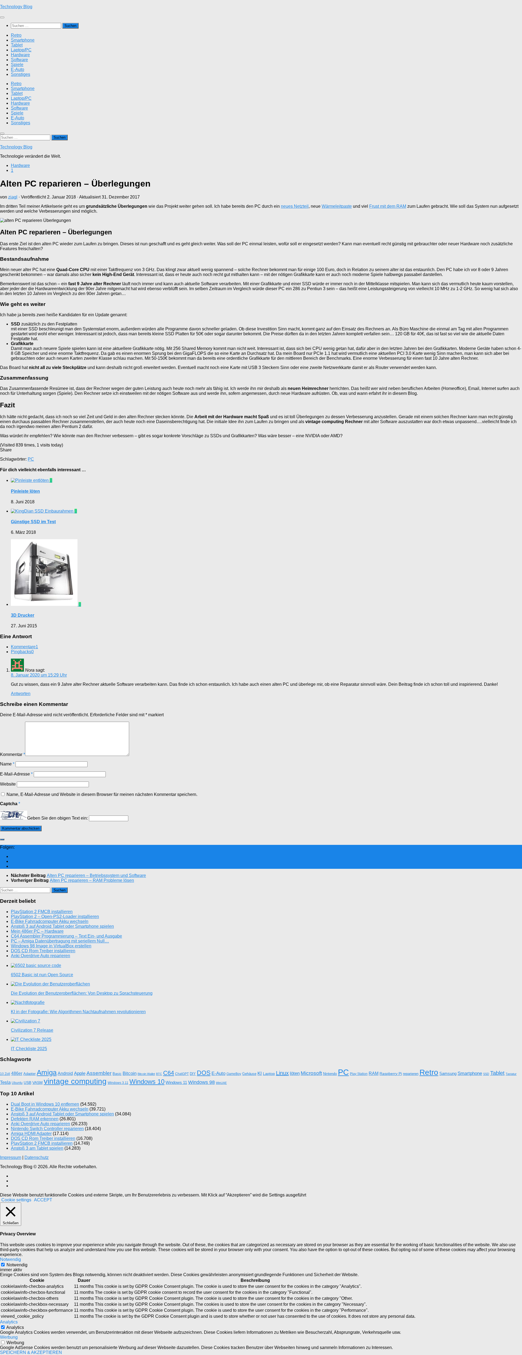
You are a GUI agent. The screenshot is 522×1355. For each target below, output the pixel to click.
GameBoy (233, 1074)
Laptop (269, 1073)
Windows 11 (176, 1082)
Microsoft (311, 1073)
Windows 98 (201, 1082)
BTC (159, 1073)
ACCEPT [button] (43, 1200)
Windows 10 (146, 1081)
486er (16, 1073)
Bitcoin (129, 1073)
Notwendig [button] (10, 1259)
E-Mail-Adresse (16, 774)
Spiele (17, 64)
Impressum (10, 1157)
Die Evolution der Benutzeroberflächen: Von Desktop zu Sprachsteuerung (82, 993)
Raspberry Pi (391, 1073)
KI (259, 1073)
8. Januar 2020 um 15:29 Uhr (39, 675)
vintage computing (75, 1081)
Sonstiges (20, 74)
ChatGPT (182, 1074)
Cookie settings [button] (16, 1200)
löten (295, 1073)
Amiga (47, 1072)
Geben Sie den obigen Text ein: (57, 818)
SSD (486, 1073)
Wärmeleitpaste (337, 206)
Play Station (359, 1074)
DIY (193, 1074)
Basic (117, 1074)
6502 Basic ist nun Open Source (42, 974)
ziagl (12, 197)
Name (7, 764)
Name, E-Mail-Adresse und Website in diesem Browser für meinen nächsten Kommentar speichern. (102, 794)
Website (8, 784)
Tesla (5, 1082)
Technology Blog (16, 6)
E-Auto (17, 69)
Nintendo (330, 1074)
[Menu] (2, 17)
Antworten (20, 693)
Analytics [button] (9, 1322)
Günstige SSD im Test (33, 521)
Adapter (29, 1074)
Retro (16, 35)
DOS (203, 1072)
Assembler (98, 1073)
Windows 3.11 (118, 1083)
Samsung (447, 1073)
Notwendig (17, 1265)
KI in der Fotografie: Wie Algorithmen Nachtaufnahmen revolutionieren (78, 1011)
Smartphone (23, 40)
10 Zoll (5, 1074)
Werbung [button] (9, 1337)
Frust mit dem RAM (387, 206)
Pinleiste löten (25, 491)
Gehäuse (249, 1074)
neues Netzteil (295, 206)
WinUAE (221, 1082)
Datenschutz (36, 1157)
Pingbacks (22, 651)
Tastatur (511, 1073)
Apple (79, 1073)
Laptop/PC (21, 50)
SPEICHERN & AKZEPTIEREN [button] (31, 1352)
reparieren (410, 1074)
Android (65, 1073)
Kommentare (24, 646)
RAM (373, 1073)
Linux (282, 1073)
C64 (168, 1072)
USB (27, 1082)
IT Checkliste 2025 (29, 1048)
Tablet (17, 45)
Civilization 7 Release (32, 1030)
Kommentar (12, 754)
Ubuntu (17, 1083)
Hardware (20, 54)
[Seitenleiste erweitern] (2, 839)
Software (19, 59)
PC (31, 459)
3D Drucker (22, 615)
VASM (37, 1082)
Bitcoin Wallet (146, 1073)
